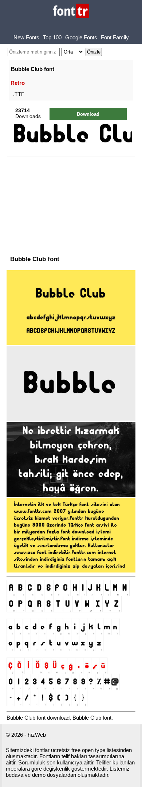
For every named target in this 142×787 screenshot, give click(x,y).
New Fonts (26, 37)
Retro (18, 83)
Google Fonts (81, 37)
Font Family (115, 37)
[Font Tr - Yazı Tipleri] (71, 11)
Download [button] (88, 114)
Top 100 (52, 37)
